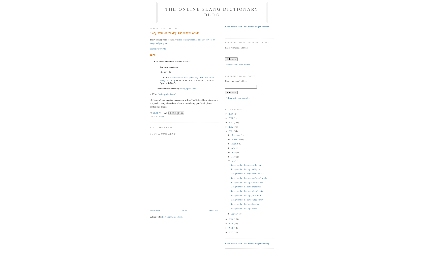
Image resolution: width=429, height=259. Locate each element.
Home (184, 210)
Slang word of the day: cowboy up (246, 164)
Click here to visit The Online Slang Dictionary (247, 26)
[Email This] (169, 113)
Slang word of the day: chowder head (247, 182)
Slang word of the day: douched (245, 203)
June (233, 152)
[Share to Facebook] (179, 113)
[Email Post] (165, 113)
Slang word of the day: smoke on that (247, 173)
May (233, 156)
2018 (231, 118)
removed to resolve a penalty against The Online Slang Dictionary (187, 79)
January (235, 213)
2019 (231, 113)
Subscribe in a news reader (238, 64)
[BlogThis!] (172, 113)
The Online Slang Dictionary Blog (212, 12)
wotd (162, 117)
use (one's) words (187, 39)
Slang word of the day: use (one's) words (249, 177)
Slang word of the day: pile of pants (247, 190)
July (233, 147)
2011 (231, 131)
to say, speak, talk (188, 88)
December (236, 134)
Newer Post (155, 210)
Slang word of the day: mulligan (245, 169)
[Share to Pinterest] (182, 113)
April (234, 161)
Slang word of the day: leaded (244, 208)
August (234, 143)
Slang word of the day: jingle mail (246, 186)
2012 (231, 126)
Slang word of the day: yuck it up (246, 195)
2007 (231, 232)
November (236, 139)
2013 (231, 122)
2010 (231, 219)
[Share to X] (176, 113)
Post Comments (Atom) (172, 216)
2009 (231, 223)
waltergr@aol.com (167, 94)
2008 (231, 227)
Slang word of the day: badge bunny (247, 199)
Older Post (214, 210)
